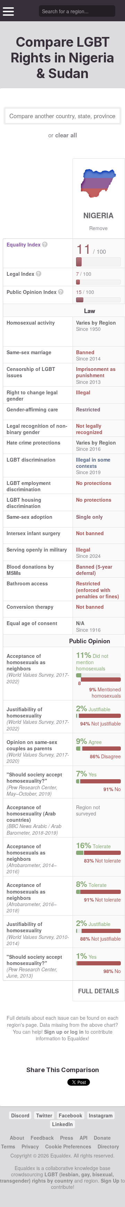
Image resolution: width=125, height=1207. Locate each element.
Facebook (70, 1115)
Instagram (100, 1115)
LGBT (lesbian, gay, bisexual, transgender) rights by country (57, 1177)
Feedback (42, 1137)
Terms (8, 1146)
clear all (66, 135)
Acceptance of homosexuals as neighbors (26, 662)
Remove (98, 228)
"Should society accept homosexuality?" (34, 777)
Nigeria (98, 215)
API (84, 1137)
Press (66, 1137)
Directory (108, 1146)
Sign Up (110, 1180)
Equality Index (24, 244)
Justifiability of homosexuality (24, 712)
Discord (20, 1115)
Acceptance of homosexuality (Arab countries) (31, 813)
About (17, 1137)
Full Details (98, 991)
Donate (102, 1137)
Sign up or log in (64, 1031)
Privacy (30, 1146)
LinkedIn (62, 1124)
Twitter (44, 1115)
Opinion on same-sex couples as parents (32, 745)
